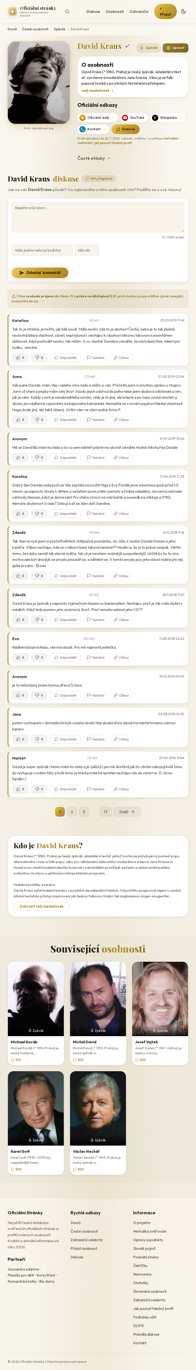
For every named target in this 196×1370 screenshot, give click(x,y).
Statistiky (140, 1282)
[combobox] (72, 11)
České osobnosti (35, 29)
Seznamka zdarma (23, 1269)
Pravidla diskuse (146, 1334)
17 (106, 811)
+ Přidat (165, 11)
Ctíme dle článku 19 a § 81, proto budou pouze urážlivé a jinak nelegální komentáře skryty (97, 298)
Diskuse (93, 11)
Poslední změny (146, 1257)
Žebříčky (140, 1265)
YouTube (137, 117)
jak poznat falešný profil (113, 143)
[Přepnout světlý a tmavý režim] (183, 11)
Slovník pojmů (144, 1248)
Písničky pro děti (21, 1275)
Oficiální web (98, 117)
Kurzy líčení (46, 1275)
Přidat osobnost (84, 1248)
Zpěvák (59, 29)
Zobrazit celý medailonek (42, 906)
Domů (12, 29)
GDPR (138, 1325)
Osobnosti (115, 11)
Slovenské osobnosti (150, 1291)
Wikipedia (168, 117)
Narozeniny (142, 1274)
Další (124, 811)
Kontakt (94, 129)
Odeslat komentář (43, 272)
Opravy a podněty (148, 1239)
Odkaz (124, 358)
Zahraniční (139, 11)
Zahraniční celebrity (87, 1239)
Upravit (178, 48)
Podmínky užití (144, 1317)
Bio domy (46, 1281)
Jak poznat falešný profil (153, 1308)
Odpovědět (68, 358)
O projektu (142, 1222)
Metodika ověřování (149, 1231)
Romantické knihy (22, 1281)
